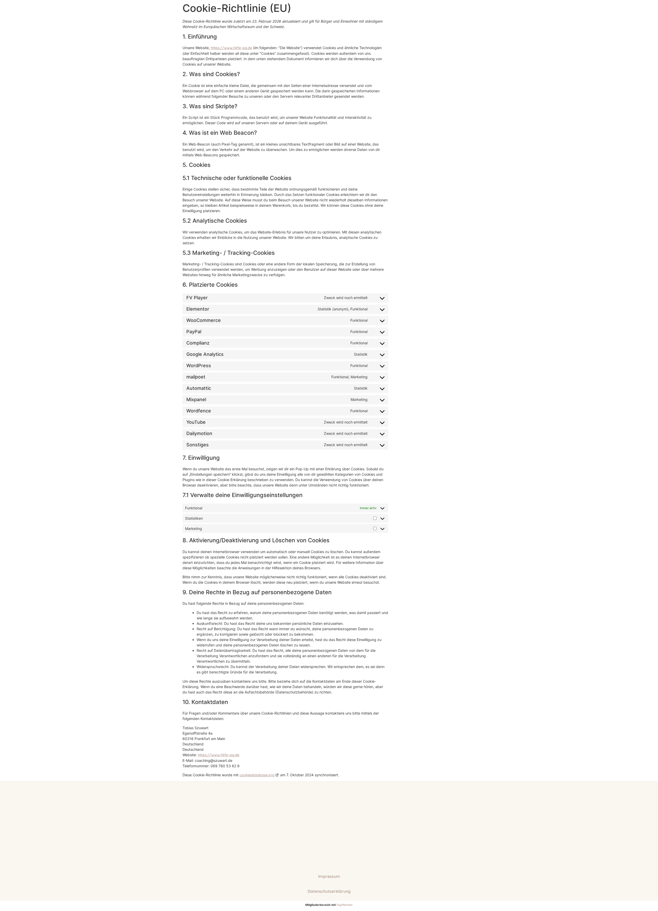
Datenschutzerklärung (329, 891)
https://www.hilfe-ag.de (231, 48)
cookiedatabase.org (257, 775)
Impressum (329, 876)
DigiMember (344, 905)
